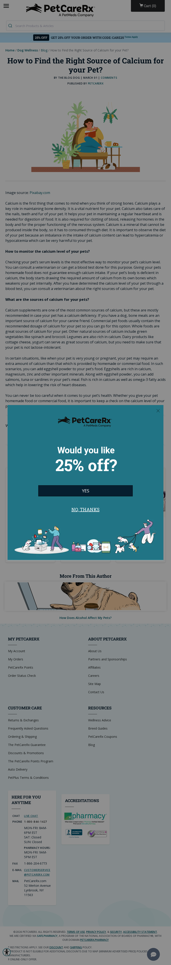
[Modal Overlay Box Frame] (85, 482)
